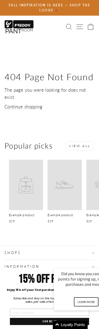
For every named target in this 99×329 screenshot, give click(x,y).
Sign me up (50, 321)
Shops (12, 253)
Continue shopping (23, 106)
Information (22, 266)
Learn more (86, 302)
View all (80, 146)
